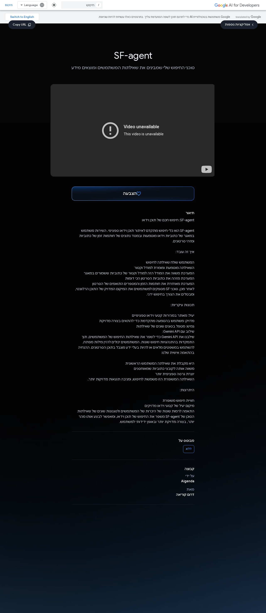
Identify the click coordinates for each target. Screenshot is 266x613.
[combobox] (82, 5)
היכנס (8, 5)
